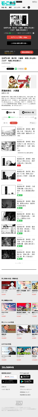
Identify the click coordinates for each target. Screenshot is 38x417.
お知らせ (4, 386)
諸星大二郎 (5, 93)
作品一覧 (4, 7)
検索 (24, 7)
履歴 (10, 7)
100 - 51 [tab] (5, 123)
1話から (33, 123)
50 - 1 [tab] (13, 123)
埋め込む (21, 68)
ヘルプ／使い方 (6, 389)
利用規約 (22, 386)
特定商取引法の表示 (25, 395)
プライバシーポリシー (26, 389)
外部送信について (24, 392)
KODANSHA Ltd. (6, 409)
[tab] (10, 112)
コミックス (17, 7)
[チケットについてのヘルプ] (33, 33)
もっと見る (18, 263)
